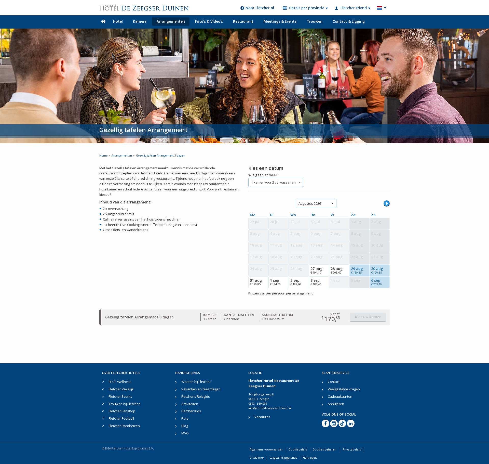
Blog (184, 425)
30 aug (377, 270)
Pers (184, 418)
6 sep (376, 282)
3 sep (315, 282)
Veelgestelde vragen (344, 389)
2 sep (295, 282)
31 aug (256, 282)
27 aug (316, 270)
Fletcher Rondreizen (124, 425)
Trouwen (314, 21)
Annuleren (336, 404)
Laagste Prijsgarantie (283, 457)
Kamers (139, 21)
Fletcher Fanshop (122, 411)
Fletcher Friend (353, 7)
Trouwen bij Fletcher (124, 404)
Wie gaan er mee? (263, 175)
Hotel (118, 21)
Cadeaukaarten (340, 396)
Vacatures (262, 417)
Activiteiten (189, 404)
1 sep (275, 282)
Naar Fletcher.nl (260, 7)
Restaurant (243, 21)
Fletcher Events (120, 396)
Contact (333, 381)
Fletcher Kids (191, 411)
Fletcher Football (121, 418)
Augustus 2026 (309, 203)
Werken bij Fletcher (196, 381)
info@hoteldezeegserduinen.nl (270, 408)
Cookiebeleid (298, 449)
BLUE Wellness (120, 381)
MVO (185, 433)
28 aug (337, 270)
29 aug (357, 270)
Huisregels (310, 457)
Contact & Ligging (349, 21)
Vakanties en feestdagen (201, 389)
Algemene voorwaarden (266, 449)
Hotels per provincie (306, 7)
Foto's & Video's (209, 21)
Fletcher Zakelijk (121, 389)
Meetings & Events (280, 21)
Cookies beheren (325, 449)
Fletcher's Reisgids (195, 396)
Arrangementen (171, 21)
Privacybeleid (352, 449)
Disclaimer (257, 457)
